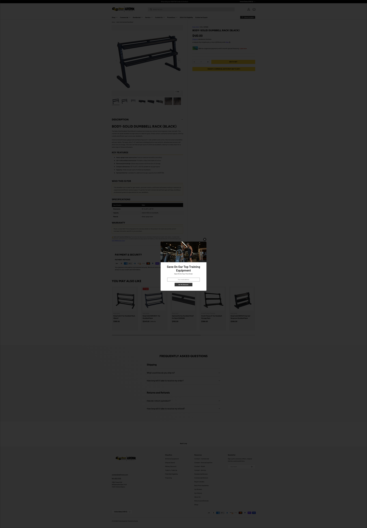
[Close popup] (204, 239)
